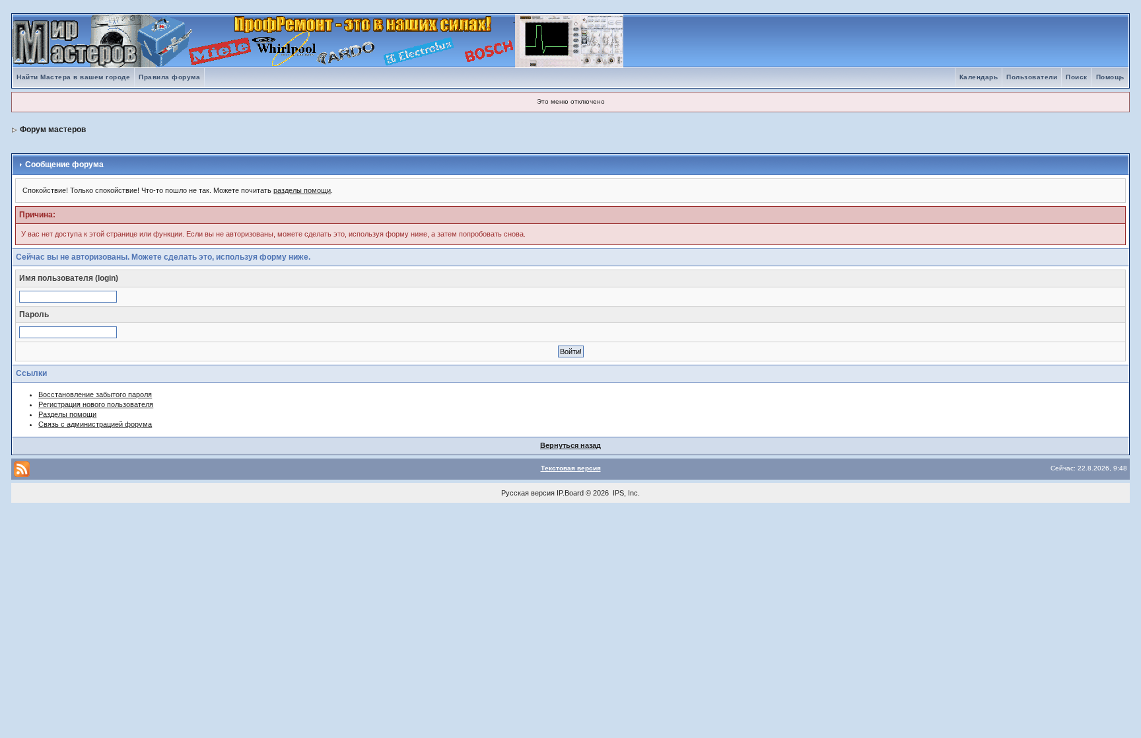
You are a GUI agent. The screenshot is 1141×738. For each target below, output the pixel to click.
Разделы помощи (67, 414)
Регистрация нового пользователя (95, 404)
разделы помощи (302, 190)
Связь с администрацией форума (95, 424)
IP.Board (570, 493)
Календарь (978, 77)
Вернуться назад (570, 445)
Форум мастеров (53, 129)
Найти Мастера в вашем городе (73, 77)
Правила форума (169, 77)
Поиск (1077, 77)
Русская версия (528, 493)
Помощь (1110, 77)
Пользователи (1031, 77)
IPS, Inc (625, 493)
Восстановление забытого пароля (95, 394)
